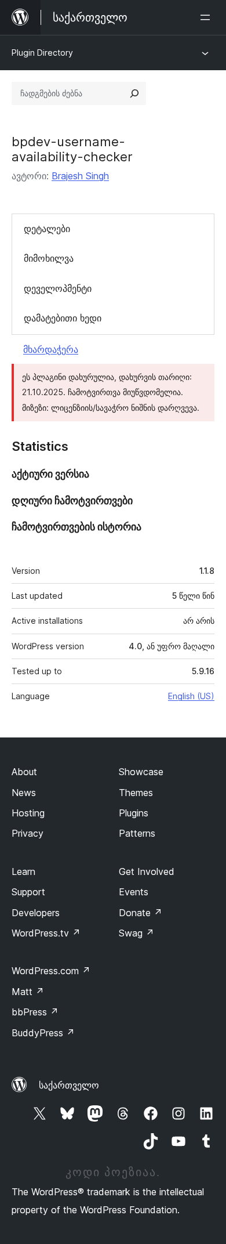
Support (28, 892)
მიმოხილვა (49, 258)
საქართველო (69, 1085)
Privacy (27, 833)
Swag (136, 933)
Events (133, 892)
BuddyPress (43, 1033)
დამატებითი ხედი (62, 318)
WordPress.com (51, 971)
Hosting (28, 813)
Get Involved (146, 871)
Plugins (133, 813)
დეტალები (47, 228)
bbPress (35, 1012)
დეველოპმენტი (58, 288)
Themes (136, 792)
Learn (23, 871)
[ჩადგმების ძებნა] (134, 93)
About (24, 772)
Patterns (137, 833)
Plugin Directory (42, 52)
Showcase (141, 772)
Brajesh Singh (80, 176)
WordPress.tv (46, 933)
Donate (140, 912)
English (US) (191, 696)
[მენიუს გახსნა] (207, 17)
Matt (28, 991)
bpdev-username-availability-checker (72, 149)
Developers (36, 912)
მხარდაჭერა (50, 349)
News (24, 792)
